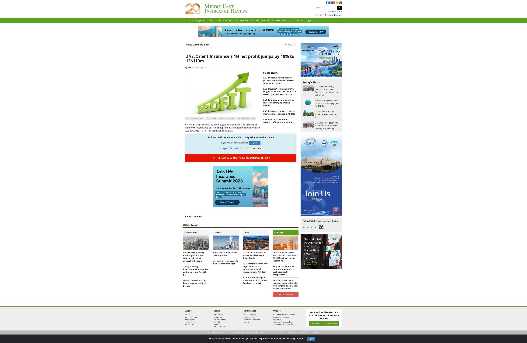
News (209, 20)
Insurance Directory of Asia (283, 322)
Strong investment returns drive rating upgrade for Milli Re (195, 270)
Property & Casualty (226, 118)
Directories (277, 319)
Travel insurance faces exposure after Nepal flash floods (254, 255)
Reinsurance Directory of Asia (284, 324)
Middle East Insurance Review (284, 315)
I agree (311, 339)
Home (191, 20)
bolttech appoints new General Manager (225, 262)
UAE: (190, 56)
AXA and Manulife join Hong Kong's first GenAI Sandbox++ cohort (255, 280)
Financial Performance (245, 118)
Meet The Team (191, 317)
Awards (243, 20)
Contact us (189, 324)
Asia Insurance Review (281, 317)
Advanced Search (335, 11)
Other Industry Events (251, 319)
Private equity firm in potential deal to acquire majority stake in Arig (327, 125)
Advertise (266, 20)
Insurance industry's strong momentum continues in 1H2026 (279, 112)
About (187, 315)
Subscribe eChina (285, 294)
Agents (217, 322)
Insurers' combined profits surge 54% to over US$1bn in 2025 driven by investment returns (279, 92)
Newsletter (329, 15)
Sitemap (338, 15)
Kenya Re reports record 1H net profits (225, 254)
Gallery (246, 322)
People (217, 324)
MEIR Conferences (250, 315)
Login (308, 20)
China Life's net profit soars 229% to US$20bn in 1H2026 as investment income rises (285, 256)
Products (276, 20)
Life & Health (211, 118)
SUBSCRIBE (257, 157)
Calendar (254, 20)
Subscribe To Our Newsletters (323, 323)
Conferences (221, 20)
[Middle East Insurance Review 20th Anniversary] (216, 8)
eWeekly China (220, 319)
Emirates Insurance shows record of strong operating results (278, 103)
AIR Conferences (249, 317)
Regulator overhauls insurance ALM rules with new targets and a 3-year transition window (285, 284)
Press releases (220, 326)
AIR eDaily (218, 317)
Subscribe (319, 15)
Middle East (191, 232)
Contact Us (299, 20)
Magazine (200, 20)
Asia (246, 232)
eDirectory (286, 20)
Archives (232, 20)
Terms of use (190, 322)
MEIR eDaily (218, 315)
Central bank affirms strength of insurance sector (277, 121)
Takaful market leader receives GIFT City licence (195, 283)
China (277, 232)
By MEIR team (190, 67)
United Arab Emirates (194, 118)
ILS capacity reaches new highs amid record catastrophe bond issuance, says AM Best (255, 267)
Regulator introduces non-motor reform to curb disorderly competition (283, 270)
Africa (218, 232)
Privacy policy (190, 319)
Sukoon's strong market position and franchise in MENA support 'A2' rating (278, 80)
